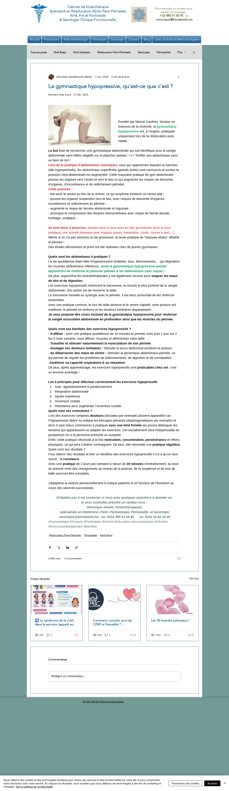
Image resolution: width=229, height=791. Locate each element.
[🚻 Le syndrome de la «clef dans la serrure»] (56, 599)
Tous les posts (38, 52)
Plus (179, 52)
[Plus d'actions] (178, 77)
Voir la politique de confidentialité (34, 786)
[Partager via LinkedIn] (67, 547)
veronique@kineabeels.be (174, 19)
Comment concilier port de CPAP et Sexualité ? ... (112, 622)
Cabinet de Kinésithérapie (88, 7)
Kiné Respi (60, 52)
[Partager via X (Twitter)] (58, 547)
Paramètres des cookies (185, 783)
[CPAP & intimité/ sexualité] (114, 599)
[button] (176, 39)
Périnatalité (163, 52)
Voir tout (194, 578)
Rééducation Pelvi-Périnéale (114, 52)
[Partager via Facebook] (50, 547)
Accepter (212, 783)
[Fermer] (225, 783)
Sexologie (144, 52)
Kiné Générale (81, 52)
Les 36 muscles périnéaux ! (170, 620)
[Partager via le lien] (76, 547)
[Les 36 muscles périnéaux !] (172, 599)
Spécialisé (57, 11)
